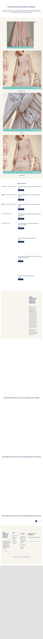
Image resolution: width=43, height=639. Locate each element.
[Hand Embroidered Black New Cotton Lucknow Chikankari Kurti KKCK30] (21, 197)
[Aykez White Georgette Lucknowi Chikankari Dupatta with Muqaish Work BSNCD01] (21, 226)
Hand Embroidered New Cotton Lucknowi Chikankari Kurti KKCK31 (21, 398)
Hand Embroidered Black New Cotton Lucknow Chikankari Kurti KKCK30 (21, 457)
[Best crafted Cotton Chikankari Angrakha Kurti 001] (21, 240)
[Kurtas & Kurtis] (22, 135)
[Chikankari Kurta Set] (22, 51)
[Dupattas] (22, 93)
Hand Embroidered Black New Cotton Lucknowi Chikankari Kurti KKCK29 (21, 516)
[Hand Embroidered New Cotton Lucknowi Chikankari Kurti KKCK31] (21, 188)
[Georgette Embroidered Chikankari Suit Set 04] (21, 277)
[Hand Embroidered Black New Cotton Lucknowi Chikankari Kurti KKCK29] (21, 207)
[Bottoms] (20, 22)
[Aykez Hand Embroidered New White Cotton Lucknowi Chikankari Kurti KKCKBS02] (21, 216)
